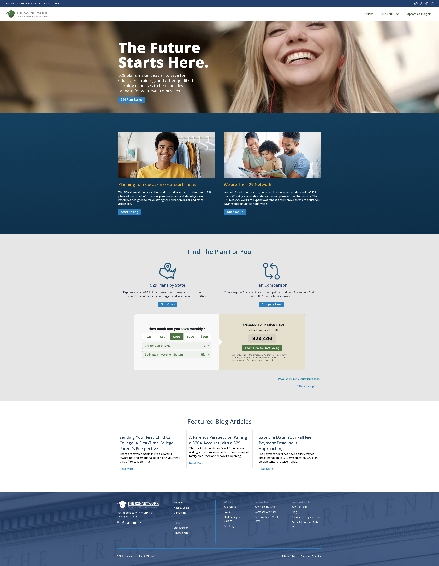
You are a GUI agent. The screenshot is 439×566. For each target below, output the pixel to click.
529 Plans (367, 14)
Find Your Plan (390, 14)
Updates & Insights (419, 14)
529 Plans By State (265, 506)
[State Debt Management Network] (421, 3)
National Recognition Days (306, 517)
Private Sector (181, 532)
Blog (294, 512)
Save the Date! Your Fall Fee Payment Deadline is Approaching (285, 442)
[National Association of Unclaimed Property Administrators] (416, 3)
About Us (179, 502)
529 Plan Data (299, 506)
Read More (126, 469)
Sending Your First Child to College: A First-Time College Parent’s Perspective (146, 442)
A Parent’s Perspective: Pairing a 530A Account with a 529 (218, 440)
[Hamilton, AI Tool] (432, 3)
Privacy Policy (288, 556)
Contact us (180, 512)
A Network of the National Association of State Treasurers (33, 3)
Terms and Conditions (311, 556)
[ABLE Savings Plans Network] (427, 3)
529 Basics (230, 506)
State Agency (181, 527)
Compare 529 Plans (265, 512)
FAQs (227, 512)
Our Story (229, 526)
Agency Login (181, 507)
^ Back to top (305, 386)
